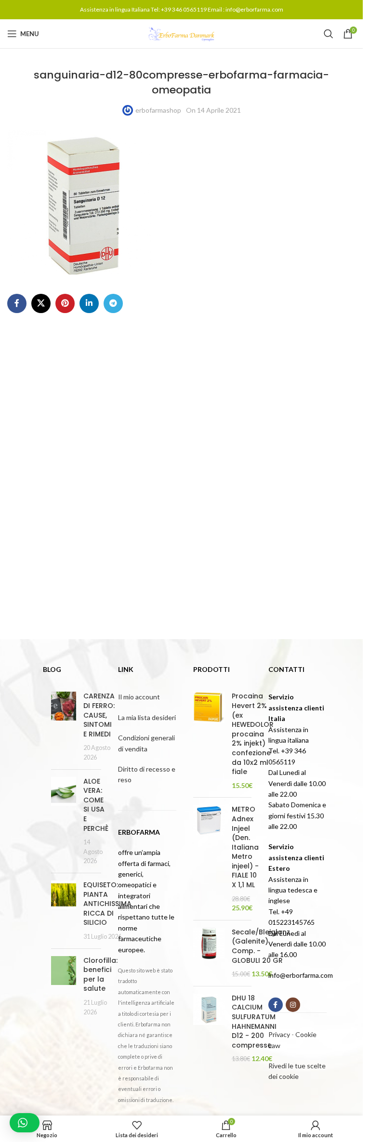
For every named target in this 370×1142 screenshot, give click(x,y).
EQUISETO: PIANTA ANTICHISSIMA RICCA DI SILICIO (107, 903)
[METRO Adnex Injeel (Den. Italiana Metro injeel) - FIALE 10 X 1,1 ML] (209, 859)
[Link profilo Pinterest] (65, 303)
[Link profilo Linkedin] (89, 303)
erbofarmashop (158, 110)
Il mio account (139, 697)
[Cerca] (328, 33)
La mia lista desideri (147, 717)
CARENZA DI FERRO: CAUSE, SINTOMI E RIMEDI (99, 714)
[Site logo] (181, 33)
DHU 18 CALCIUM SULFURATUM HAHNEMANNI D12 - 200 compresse (254, 1022)
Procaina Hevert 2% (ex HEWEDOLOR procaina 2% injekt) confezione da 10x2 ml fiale (253, 734)
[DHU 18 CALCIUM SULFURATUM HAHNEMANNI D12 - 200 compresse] (209, 1028)
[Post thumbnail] (63, 726)
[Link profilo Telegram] (113, 303)
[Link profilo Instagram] (293, 1005)
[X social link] (41, 303)
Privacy (279, 1034)
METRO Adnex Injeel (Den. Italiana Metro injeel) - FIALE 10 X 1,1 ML (245, 847)
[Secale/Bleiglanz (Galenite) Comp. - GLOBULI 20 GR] (209, 953)
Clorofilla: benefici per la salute (100, 975)
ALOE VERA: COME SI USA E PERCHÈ (95, 804)
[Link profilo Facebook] (16, 303)
